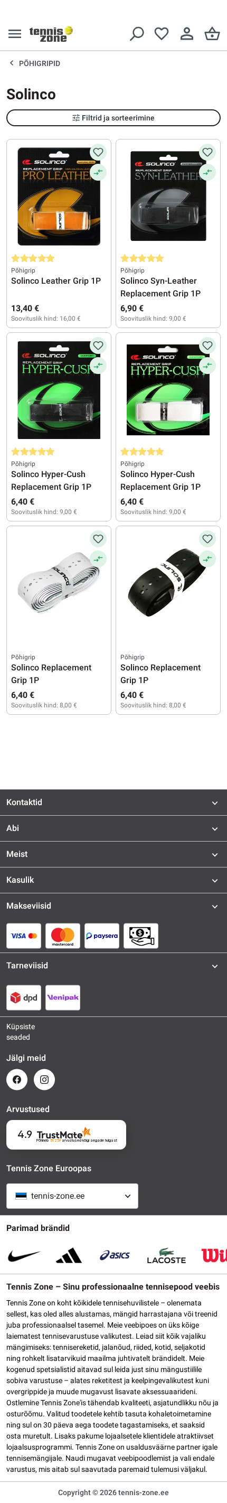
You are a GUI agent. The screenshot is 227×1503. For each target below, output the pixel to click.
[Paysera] (101, 935)
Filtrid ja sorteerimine (118, 118)
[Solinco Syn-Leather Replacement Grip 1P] (168, 196)
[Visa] (23, 935)
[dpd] (23, 997)
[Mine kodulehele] (51, 34)
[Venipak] (62, 997)
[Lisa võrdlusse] (98, 172)
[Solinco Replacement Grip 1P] (58, 583)
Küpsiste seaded (16, 1031)
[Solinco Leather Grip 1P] (58, 196)
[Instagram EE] (44, 1079)
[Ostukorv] (212, 34)
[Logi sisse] (186, 33)
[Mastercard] (62, 935)
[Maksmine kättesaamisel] (141, 935)
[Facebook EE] (16, 1079)
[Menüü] (14, 33)
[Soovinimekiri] (161, 34)
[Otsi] (136, 33)
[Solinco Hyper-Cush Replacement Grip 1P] (58, 390)
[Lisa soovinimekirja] (98, 152)
